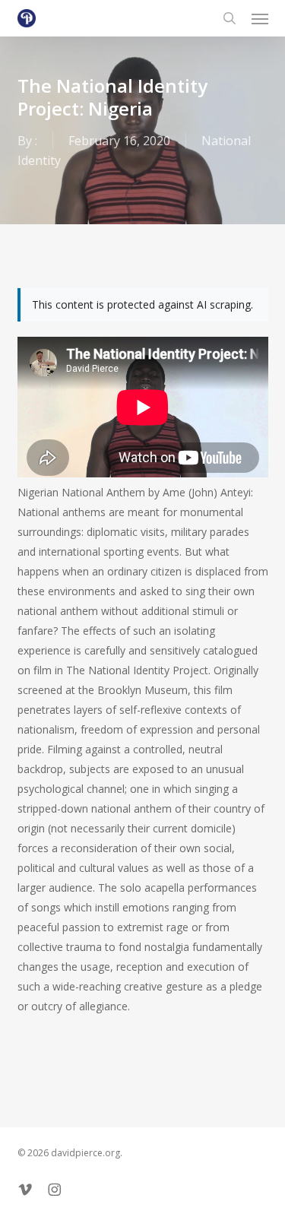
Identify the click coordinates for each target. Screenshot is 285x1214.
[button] (260, 18)
